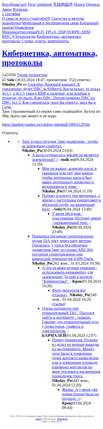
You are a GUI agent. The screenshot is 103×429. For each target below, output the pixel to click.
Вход (6, 4)
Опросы (93, 4)
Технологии (25, 36)
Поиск (79, 4)
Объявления (23, 27)
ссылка (58, 304)
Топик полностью (32, 75)
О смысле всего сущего (22, 18)
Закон (7, 9)
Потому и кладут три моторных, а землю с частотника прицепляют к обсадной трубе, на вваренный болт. (71, 202)
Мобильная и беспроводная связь (50, 23)
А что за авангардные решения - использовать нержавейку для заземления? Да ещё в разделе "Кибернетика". (69, 274)
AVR (70, 32)
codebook (44, 4)
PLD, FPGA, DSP (51, 32)
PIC (77, 32)
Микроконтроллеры (19, 32)
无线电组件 (63, 4)
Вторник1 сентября (15, 11)
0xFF (46, 18)
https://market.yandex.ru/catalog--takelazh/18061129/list (46, 124)
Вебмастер (62, 418)
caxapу (39, 418)
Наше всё (18, 4)
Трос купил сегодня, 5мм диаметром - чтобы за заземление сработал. (60, 143)
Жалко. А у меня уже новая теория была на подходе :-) (80, 394)
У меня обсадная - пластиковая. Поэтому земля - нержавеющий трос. (76, 218)
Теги (32, 4)
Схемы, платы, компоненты (45, 41)
